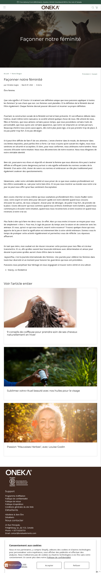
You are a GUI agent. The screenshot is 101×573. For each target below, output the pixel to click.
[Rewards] (13, 565)
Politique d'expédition (14, 504)
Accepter (49, 565)
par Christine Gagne (11, 85)
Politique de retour (13, 501)
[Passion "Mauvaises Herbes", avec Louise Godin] (50, 422)
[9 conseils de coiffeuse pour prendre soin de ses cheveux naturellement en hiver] (50, 308)
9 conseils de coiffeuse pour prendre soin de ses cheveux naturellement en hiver (42, 333)
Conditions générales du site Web (19, 507)
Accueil (6, 73)
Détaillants (9, 517)
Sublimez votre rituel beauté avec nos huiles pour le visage (43, 390)
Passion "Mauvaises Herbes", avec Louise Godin (36, 446)
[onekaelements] (50, 7)
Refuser (76, 565)
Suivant (94, 74)
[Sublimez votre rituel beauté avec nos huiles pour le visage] (50, 366)
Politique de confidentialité (59, 557)
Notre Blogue (17, 73)
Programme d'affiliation (15, 496)
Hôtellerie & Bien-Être (14, 514)
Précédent (86, 74)
